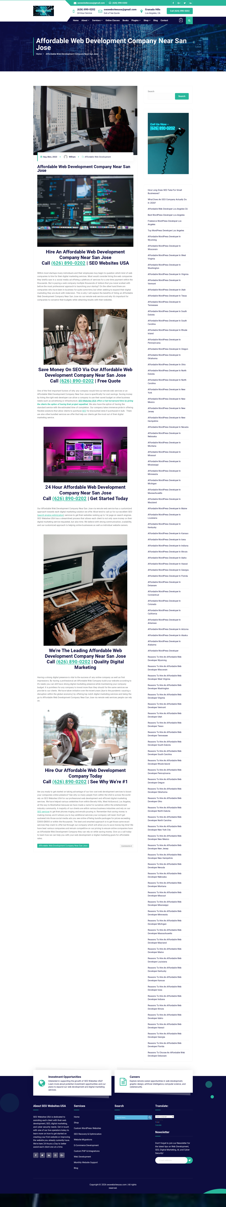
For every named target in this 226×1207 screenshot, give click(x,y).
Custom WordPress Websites (87, 1128)
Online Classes (113, 20)
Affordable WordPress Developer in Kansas (168, 533)
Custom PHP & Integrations (87, 1151)
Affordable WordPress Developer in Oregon (168, 349)
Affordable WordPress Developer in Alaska (168, 635)
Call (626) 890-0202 (180, 11)
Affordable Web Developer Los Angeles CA (168, 209)
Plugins (135, 20)
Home (76, 20)
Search (151, 91)
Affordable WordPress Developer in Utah (167, 290)
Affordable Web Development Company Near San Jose (72, 54)
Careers (135, 1076)
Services (96, 20)
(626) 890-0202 (119, 3)
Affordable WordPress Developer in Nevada (168, 427)
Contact (164, 20)
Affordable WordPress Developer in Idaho (167, 558)
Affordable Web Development (98, 157)
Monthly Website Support (86, 1162)
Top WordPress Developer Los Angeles (166, 230)
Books (126, 20)
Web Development (82, 1156)
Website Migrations (83, 1139)
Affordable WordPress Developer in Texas (167, 296)
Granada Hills (152, 9)
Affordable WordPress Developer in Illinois (167, 551)
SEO (84, 411)
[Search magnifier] (150, 1117)
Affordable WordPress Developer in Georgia (168, 570)
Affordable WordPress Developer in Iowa (167, 539)
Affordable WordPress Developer (163, 651)
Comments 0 (126, 846)
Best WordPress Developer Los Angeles (166, 215)
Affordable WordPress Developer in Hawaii (168, 564)
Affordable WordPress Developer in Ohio (167, 364)
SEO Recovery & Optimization (87, 1134)
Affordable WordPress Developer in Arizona (168, 629)
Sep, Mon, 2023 (50, 157)
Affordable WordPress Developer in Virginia (168, 274)
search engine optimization (50, 515)
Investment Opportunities (64, 1076)
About (84, 20)
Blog (155, 20)
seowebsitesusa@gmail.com (91, 3)
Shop (146, 20)
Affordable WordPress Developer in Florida (168, 576)
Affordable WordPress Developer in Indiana (168, 545)
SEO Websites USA (87, 401)
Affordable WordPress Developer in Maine (167, 508)
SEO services (43, 811)
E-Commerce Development (86, 1145)
